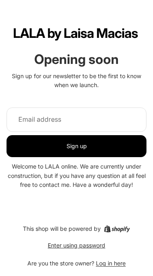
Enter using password (76, 245)
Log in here (111, 263)
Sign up (77, 145)
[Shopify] (117, 228)
